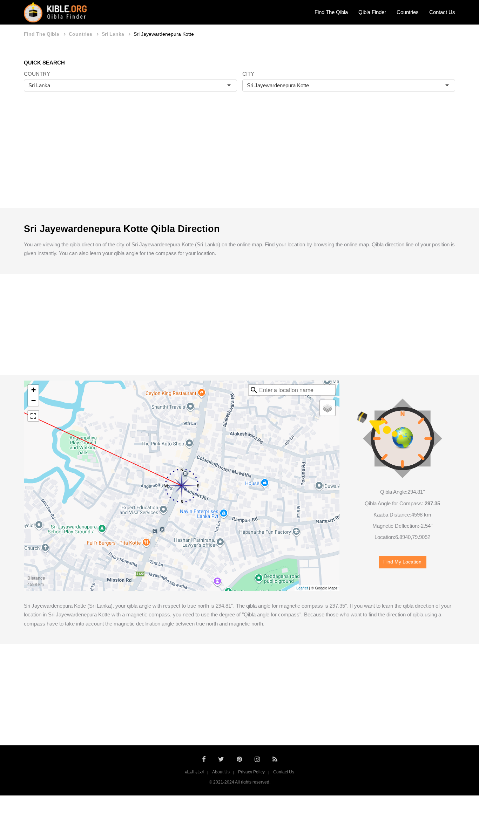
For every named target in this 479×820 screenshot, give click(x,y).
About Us (221, 772)
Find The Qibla (331, 12)
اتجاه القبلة (194, 772)
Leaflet (302, 587)
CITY (248, 74)
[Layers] (327, 408)
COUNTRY (37, 74)
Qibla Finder (372, 12)
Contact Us (442, 12)
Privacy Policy (251, 772)
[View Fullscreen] (33, 416)
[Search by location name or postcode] (254, 390)
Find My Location (402, 562)
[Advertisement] (239, 157)
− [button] (33, 400)
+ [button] (33, 389)
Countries (408, 12)
